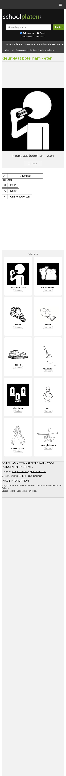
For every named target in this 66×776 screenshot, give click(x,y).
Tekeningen (28, 33)
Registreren (21, 50)
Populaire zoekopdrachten (33, 36)
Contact (33, 50)
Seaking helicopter (48, 445)
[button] (17, 196)
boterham (37, 476)
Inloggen (9, 50)
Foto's (42, 33)
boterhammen (47, 287)
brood (18, 324)
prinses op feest (18, 448)
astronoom (48, 368)
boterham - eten (18, 287)
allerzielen (18, 408)
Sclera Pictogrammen (25, 44)
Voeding (43, 44)
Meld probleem (47, 50)
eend (48, 408)
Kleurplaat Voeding (20, 471)
